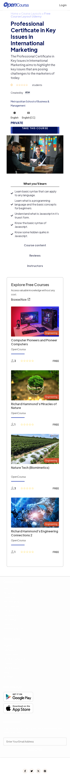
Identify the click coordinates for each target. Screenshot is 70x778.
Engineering (51, 333)
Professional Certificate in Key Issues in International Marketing (33, 36)
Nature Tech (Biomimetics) (30, 467)
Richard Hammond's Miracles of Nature (34, 406)
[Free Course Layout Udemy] (35, 154)
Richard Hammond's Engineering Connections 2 (34, 533)
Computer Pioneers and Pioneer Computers (34, 342)
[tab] (35, 184)
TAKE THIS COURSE (35, 128)
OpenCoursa (18, 349)
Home (14, 13)
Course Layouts (31, 13)
